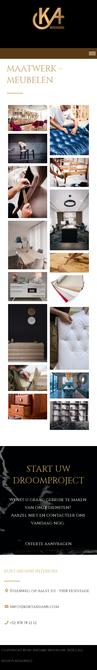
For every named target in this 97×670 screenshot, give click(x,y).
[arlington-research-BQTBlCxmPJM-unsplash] (27, 118)
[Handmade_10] (27, 378)
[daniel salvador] (69, 130)
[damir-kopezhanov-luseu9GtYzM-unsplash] (69, 220)
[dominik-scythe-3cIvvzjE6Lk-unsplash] (69, 263)
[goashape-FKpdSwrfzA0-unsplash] (27, 333)
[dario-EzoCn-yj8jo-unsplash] (27, 245)
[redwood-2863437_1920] (27, 407)
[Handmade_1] (69, 338)
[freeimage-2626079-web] (69, 290)
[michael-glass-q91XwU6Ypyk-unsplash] (69, 385)
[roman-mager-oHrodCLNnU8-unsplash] (69, 415)
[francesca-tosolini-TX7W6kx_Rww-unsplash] (27, 286)
